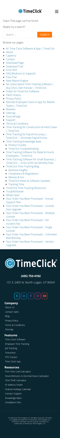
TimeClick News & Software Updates (29, 181)
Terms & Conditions (17, 123)
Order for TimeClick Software (22, 91)
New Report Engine (17, 80)
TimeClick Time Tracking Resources (26, 188)
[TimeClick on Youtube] (45, 296)
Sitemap (11, 113)
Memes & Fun (16, 177)
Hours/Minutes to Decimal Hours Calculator (27, 375)
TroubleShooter (15, 191)
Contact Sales (12, 311)
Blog (7, 316)
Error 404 (11, 70)
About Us (9, 307)
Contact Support (13, 393)
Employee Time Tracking (17, 343)
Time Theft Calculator (15, 380)
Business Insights (18, 170)
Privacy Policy (13, 98)
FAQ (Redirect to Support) (20, 73)
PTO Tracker (11, 357)
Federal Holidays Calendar (18, 389)
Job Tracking (11, 348)
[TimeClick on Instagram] (38, 296)
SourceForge (13, 116)
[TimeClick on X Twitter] (17, 296)
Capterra (11, 55)
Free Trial (11, 77)
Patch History (13, 95)
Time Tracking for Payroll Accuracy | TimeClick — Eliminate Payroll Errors (26, 136)
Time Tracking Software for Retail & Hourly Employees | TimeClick (30, 153)
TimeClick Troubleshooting (23, 148)
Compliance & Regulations (23, 173)
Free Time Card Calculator (18, 371)
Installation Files (13, 402)
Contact (10, 59)
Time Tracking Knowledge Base (23, 141)
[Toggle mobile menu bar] (55, 11)
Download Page (15, 63)
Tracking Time (16, 184)
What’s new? (13, 195)
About (9, 52)
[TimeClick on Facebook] (31, 296)
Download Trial (14, 66)
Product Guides (17, 145)
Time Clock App (12, 361)
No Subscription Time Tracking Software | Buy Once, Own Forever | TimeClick (30, 85)
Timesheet (10, 352)
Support (10, 120)
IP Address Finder (14, 384)
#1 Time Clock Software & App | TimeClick (30, 48)
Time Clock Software (15, 339)
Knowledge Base (13, 398)
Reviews (10, 109)
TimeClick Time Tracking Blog (22, 166)
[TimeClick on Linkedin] (24, 296)
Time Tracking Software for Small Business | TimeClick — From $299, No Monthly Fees (31, 161)
